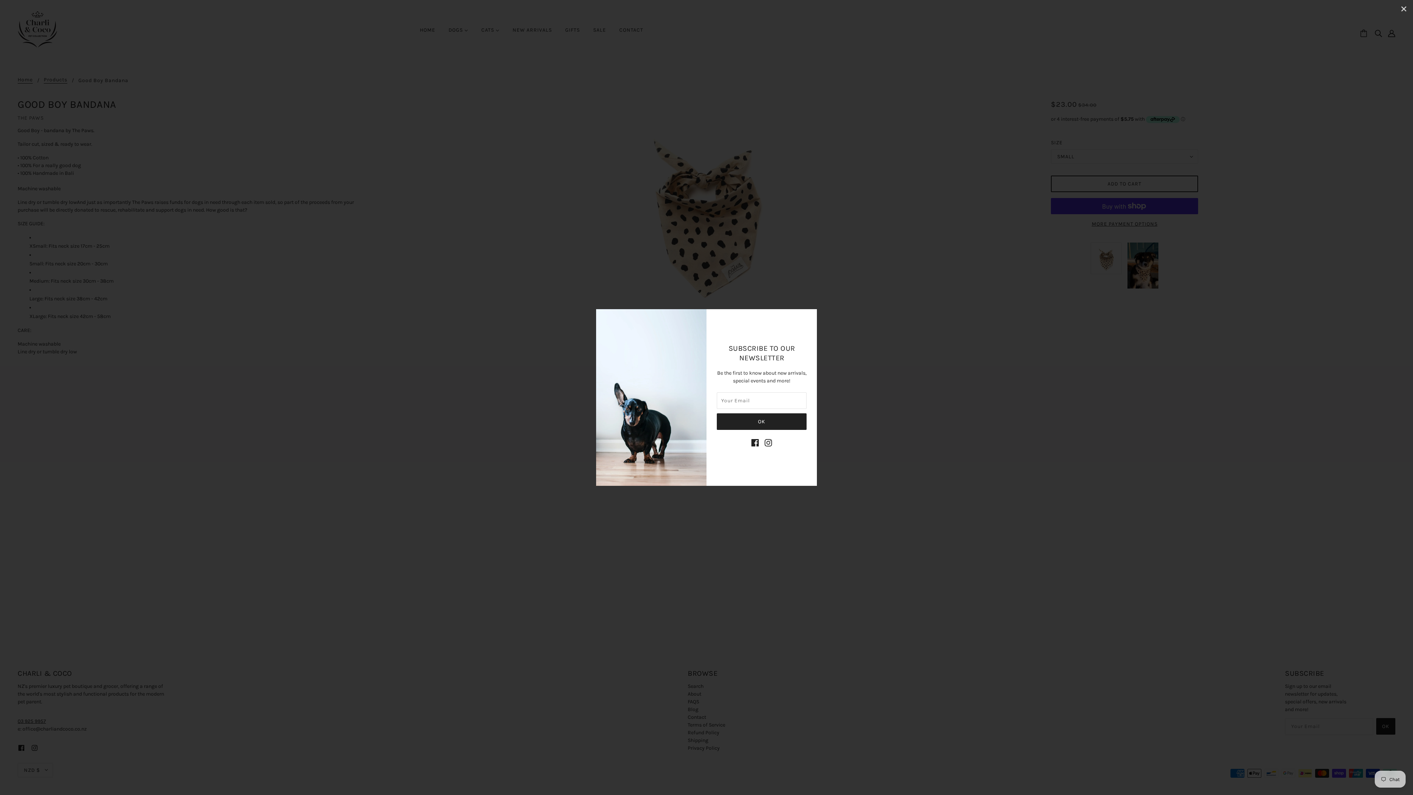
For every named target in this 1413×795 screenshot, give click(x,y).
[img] (755, 443)
